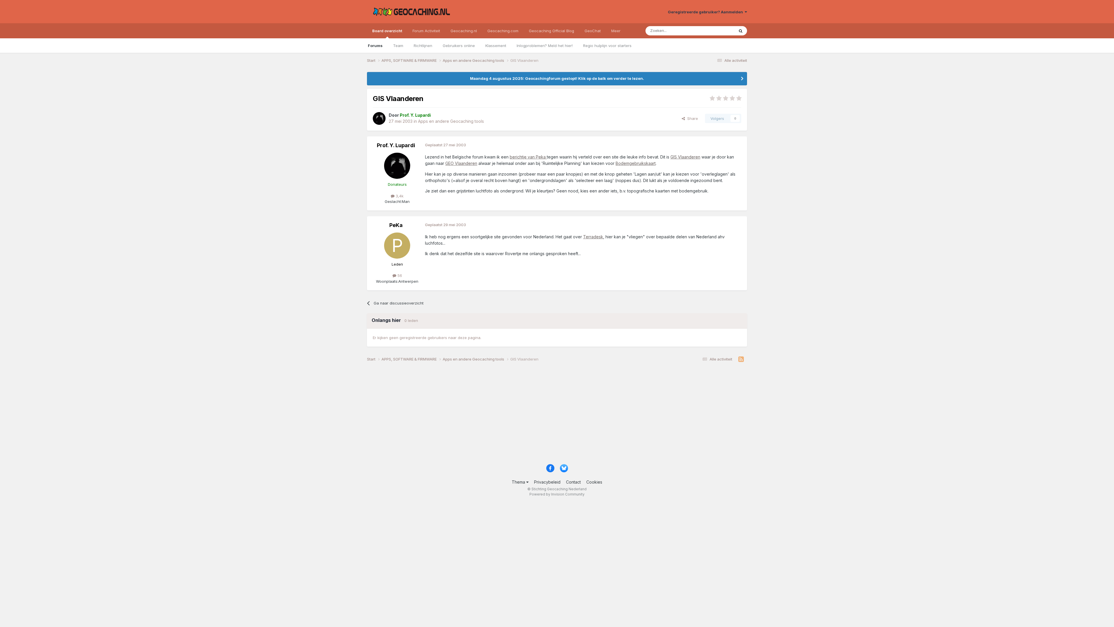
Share (691, 118)
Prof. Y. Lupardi (396, 145)
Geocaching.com (502, 30)
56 (399, 275)
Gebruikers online (459, 45)
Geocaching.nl (464, 30)
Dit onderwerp (714, 30)
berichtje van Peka (528, 156)
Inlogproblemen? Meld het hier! (545, 45)
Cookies (594, 482)
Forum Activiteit (426, 30)
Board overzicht (387, 30)
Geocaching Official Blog (551, 30)
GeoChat (593, 30)
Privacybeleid (547, 482)
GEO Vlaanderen (461, 163)
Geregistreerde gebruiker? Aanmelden (706, 12)
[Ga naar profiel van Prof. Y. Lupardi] (379, 118)
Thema (519, 482)
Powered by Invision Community (557, 494)
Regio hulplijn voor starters (607, 45)
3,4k (399, 196)
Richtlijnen (423, 45)
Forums (375, 45)
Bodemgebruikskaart (636, 163)
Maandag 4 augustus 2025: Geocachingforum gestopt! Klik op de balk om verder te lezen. (557, 78)
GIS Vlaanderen (685, 156)
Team (398, 45)
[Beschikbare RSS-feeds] (741, 359)
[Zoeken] (740, 30)
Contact (573, 482)
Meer (616, 30)
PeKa (396, 225)
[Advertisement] (541, 415)
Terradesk (593, 236)
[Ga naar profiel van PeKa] (397, 246)
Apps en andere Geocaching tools (451, 121)
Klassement (495, 45)
